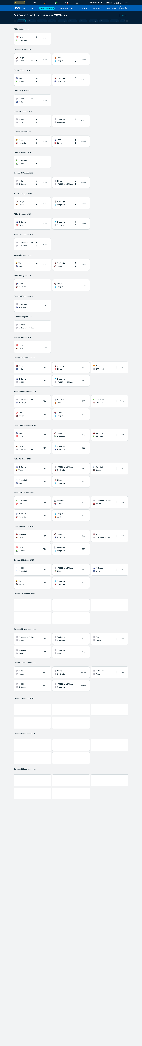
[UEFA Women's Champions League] (77, 3)
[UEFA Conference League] (55, 3)
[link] (33, 8)
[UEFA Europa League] (45, 3)
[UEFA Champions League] (34, 3)
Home (20, 8)
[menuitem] (33, 8)
